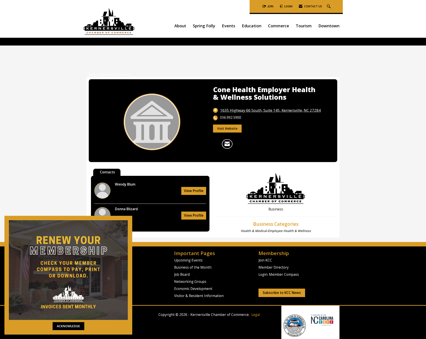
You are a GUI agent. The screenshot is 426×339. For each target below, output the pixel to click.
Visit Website (227, 128)
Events (228, 25)
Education (251, 25)
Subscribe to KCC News (282, 292)
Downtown (328, 25)
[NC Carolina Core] (321, 319)
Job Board (182, 274)
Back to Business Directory (110, 74)
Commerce (278, 25)
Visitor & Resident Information (199, 295)
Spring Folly (204, 25)
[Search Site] (329, 6)
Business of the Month (192, 267)
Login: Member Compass (278, 274)
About (180, 25)
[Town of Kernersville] (309, 319)
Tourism (304, 25)
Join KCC (265, 260)
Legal (255, 314)
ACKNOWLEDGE (68, 326)
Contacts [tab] (107, 172)
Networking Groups (190, 281)
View (193, 190)
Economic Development (193, 288)
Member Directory (273, 267)
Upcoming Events (188, 260)
